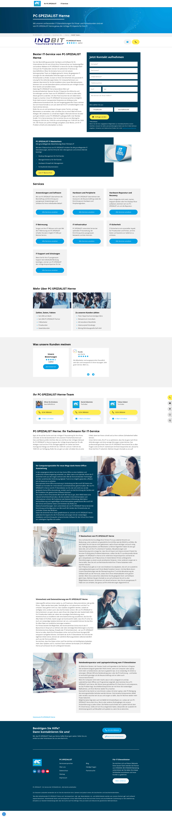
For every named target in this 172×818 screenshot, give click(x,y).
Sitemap (62, 774)
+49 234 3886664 (112, 730)
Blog (87, 763)
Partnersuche (90, 771)
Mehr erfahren (120, 781)
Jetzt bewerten (51, 367)
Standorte (47, 35)
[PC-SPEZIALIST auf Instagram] (43, 771)
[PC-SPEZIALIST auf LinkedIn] (34, 771)
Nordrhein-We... (58, 35)
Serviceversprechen (66, 763)
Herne (67, 35)
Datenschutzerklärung (129, 128)
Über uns (62, 767)
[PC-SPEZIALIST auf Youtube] (47, 771)
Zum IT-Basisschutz (45, 173)
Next (93, 374)
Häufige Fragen (91, 767)
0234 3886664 (45, 412)
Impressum (63, 778)
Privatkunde (98, 109)
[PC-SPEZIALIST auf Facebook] (39, 771)
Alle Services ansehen (50, 212)
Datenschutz (63, 771)
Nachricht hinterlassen (114, 736)
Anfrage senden (99, 117)
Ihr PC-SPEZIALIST (50, 4)
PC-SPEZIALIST (37, 35)
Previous (88, 374)
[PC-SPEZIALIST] (36, 3)
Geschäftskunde (123, 109)
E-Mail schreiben (46, 419)
